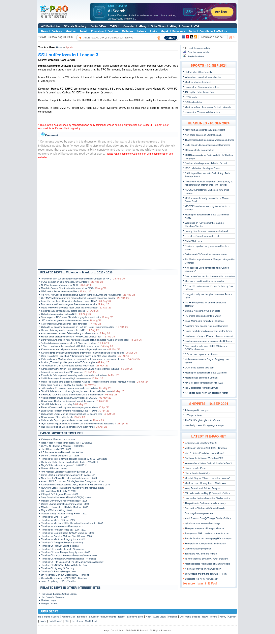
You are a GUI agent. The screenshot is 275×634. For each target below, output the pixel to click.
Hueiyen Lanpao (49, 600)
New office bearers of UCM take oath (203, 134)
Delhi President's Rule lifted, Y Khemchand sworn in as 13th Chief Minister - (85, 355)
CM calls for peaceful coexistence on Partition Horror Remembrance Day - (84, 326)
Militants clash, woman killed (199, 149)
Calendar (128, 26)
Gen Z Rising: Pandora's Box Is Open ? (204, 452)
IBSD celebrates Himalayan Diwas (202, 168)
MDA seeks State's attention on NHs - (66, 291)
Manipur (71, 31)
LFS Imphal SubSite (190, 616)
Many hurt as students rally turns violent (205, 129)
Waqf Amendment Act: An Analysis (202, 488)
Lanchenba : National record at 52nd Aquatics (207, 498)
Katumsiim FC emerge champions (202, 87)
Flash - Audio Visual (156, 616)
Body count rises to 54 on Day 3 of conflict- (68, 384)
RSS (66, 621)
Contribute (206, 31)
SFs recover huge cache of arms (201, 354)
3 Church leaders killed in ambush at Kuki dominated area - (77, 346)
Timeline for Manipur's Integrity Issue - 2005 (63, 539)
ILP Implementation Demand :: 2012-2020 (62, 452)
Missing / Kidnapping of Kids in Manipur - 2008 (64, 507)
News (44, 31)
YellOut (114, 26)
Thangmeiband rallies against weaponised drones (209, 139)
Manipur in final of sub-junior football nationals (208, 107)
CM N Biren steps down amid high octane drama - (72, 378)
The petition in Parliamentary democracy (205, 503)
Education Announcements (102, 616)
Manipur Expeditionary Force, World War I (206, 483)
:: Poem (195, 468)
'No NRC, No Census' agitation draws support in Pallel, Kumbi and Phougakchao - (88, 294)
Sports (43, 621)
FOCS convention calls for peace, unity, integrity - (72, 281)
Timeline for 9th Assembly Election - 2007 (62, 526)
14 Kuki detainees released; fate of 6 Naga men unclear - (75, 342)
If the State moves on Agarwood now (203, 568)
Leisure (141, 31)
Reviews (57, 31)
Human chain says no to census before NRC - (70, 330)
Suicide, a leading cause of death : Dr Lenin (206, 163)
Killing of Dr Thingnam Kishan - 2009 (59, 494)
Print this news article (198, 52)
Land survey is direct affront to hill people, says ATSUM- (75, 410)
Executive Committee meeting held (202, 236)
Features (113, 31)
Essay (121, 616)
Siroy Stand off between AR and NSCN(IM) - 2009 (66, 497)
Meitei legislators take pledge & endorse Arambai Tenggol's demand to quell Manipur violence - (94, 381)
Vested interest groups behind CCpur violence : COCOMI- (76, 397)
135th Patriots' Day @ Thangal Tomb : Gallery (208, 518)
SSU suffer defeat (194, 102)
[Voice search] (159, 38)
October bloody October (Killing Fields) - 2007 (64, 513)
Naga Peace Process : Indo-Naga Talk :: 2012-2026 (66, 442)
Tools (192, 31)
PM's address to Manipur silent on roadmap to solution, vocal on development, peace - (90, 359)
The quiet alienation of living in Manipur (204, 528)
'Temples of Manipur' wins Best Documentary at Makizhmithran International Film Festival (209, 183)
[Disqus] (108, 213)
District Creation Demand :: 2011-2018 (60, 455)
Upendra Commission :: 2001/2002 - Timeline (64, 577)
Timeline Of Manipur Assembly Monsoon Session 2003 (69, 555)
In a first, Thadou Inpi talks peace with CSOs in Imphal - (75, 362)
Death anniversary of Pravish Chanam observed (209, 335)
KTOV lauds (191, 97)
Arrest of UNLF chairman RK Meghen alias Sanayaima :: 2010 (72, 481)
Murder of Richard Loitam (54, 468)
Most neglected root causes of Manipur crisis (207, 563)
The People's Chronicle (52, 597)
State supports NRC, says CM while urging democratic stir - (77, 317)
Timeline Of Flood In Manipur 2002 (58, 571)
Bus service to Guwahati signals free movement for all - (75, 304)
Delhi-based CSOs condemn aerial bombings (207, 144)
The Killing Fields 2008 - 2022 (56, 449)
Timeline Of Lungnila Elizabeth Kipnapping (62, 548)
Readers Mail (68, 616)
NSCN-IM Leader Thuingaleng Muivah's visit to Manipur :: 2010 (72, 487)
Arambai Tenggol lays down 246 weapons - (68, 371)
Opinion (232, 616)
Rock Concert (55, 621)
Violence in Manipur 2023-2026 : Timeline (206, 447)
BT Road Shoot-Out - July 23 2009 (58, 490)
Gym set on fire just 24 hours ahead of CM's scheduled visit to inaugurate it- (84, 423)
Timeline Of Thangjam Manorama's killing (62, 542)
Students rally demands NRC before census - (70, 310)
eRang (143, 26)
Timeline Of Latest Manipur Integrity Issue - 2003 (65, 552)
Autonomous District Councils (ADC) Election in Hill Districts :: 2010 (75, 484)
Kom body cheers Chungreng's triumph (204, 425)
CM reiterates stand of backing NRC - (66, 313)
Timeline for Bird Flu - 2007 (55, 516)
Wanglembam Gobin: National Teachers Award (208, 462)
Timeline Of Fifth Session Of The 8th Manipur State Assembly (72, 561)
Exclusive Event (135, 616)
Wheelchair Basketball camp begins (203, 77)
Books (185, 26)
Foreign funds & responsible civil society (205, 543)
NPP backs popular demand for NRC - (66, 284)
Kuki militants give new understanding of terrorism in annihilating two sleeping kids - (89, 352)
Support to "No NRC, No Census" (201, 578)
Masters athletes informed (198, 82)
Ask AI (170, 37)
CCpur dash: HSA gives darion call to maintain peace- (74, 400)
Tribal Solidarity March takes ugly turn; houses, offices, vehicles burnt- (82, 391)
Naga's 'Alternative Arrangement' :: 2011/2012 (64, 465)
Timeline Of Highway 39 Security (57, 568)
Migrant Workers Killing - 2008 (56, 510)
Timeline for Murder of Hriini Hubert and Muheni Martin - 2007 (72, 523)
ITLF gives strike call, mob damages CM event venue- (74, 426)
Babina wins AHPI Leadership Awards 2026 (206, 533)
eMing (173, 26)
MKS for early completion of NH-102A (204, 382)
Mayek (165, 31)
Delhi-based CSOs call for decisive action (206, 254)
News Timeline (209, 616)
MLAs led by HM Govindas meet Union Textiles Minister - (76, 307)
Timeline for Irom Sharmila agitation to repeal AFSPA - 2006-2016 (74, 458)
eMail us (221, 31)
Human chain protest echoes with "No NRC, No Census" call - (78, 336)
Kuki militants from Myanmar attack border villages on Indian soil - (80, 349)
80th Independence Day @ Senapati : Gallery (207, 493)
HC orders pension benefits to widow (203, 315)
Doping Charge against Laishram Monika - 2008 (65, 503)
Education (97, 31)
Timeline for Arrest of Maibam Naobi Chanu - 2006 (66, 536)
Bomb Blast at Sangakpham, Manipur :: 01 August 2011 (69, 474)
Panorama (178, 31)
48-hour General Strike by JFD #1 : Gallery (206, 558)
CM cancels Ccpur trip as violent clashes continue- (72, 420)
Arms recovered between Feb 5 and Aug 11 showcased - (75, 333)
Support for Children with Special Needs (205, 508)
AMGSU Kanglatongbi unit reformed (203, 420)
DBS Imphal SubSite (48, 616)
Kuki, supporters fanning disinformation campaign (210, 275)
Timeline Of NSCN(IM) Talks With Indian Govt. (64, 565)
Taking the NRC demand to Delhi (201, 553)
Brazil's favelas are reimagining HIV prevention (208, 538)
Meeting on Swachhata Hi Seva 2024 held (205, 372)
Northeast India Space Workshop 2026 (204, 457)
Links (153, 31)
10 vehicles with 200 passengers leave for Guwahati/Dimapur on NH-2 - (83, 278)
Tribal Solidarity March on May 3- (64, 404)
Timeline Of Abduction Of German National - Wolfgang (68, 558)
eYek (197, 26)
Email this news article (198, 48)
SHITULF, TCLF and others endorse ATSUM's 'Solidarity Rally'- (79, 394)
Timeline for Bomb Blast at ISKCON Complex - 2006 (67, 532)
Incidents (172, 616)
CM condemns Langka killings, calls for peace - (71, 323)
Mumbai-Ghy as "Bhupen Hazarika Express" (207, 478)
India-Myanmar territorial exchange (202, 523)
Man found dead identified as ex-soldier (204, 280)
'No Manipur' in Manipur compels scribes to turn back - (74, 365)
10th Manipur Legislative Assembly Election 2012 (66, 471)
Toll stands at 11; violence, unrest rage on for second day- (76, 388)
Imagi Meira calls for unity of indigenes (204, 320)
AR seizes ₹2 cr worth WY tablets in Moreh (206, 392)
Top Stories (77, 621)
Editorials (82, 616)
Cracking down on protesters (199, 513)
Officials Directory (75, 26)
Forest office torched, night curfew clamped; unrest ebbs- (75, 407)
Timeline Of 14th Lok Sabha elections (60, 545)
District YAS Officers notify (198, 71)
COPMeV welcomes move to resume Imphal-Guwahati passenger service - (85, 297)
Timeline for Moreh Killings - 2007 (58, 519)
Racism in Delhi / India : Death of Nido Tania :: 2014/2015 (69, 461)
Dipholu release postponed (198, 548)
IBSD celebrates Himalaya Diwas (201, 387)
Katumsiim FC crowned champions (202, 112)
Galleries (127, 31)
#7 (201, 442)
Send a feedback (195, 56)
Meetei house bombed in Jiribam (201, 377)
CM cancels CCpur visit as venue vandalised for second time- (78, 413)
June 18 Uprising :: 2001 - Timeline (58, 581)
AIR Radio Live (50, 26)
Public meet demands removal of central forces (208, 330)
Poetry (222, 616)
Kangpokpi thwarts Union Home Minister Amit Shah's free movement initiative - (87, 368)
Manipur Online (49, 603)
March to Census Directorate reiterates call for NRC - (73, 288)
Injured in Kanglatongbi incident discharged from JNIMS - (76, 301)
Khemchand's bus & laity (197, 473)
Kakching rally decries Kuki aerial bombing (206, 325)
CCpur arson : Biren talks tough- (63, 417)
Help (106, 630)
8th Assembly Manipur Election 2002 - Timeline (65, 574)
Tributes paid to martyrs (197, 410)
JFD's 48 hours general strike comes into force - (71, 320)
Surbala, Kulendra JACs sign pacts (202, 310)
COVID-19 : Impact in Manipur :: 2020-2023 (62, 445)
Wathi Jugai (91, 621)
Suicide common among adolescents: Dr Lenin (208, 340)
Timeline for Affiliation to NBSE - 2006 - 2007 (63, 529)
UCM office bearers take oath (199, 367)
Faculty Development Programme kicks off (206, 231)
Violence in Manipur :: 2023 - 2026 (58, 439)
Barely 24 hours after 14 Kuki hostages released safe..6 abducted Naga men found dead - (91, 339)
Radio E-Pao (98, 26)
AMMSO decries (193, 241)
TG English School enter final (199, 92)
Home (59, 47)
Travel (83, 31)
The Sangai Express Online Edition (59, 593)
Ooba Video (158, 26)
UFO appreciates (193, 415)
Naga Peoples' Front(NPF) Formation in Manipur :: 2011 (69, 478)
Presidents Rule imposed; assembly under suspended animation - (80, 375)
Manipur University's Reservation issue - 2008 (64, 500)
